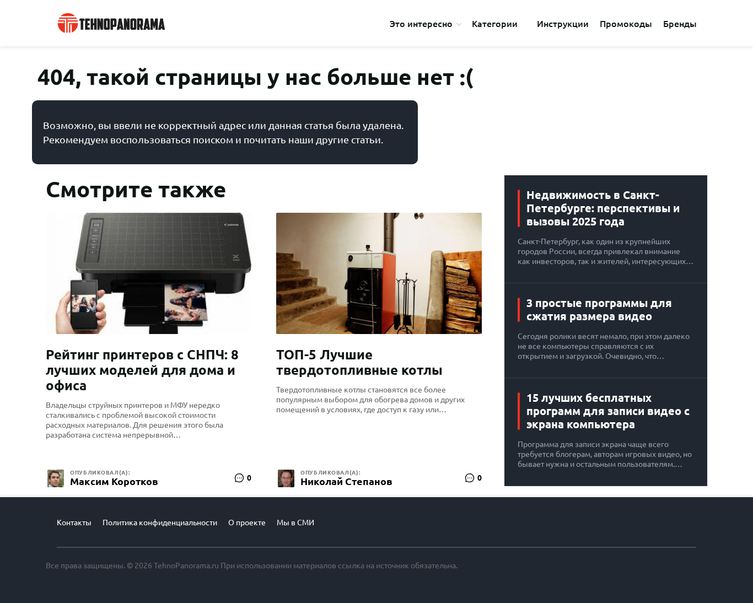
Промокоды (626, 24)
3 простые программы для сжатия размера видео (599, 309)
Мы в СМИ (295, 522)
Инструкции (563, 24)
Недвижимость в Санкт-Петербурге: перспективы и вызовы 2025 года (603, 208)
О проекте (247, 522)
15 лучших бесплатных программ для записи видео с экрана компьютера (608, 410)
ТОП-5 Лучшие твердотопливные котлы (359, 362)
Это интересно (421, 24)
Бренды (680, 24)
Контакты (74, 522)
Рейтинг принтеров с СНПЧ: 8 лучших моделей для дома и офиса (142, 370)
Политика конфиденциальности (160, 522)
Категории (495, 24)
